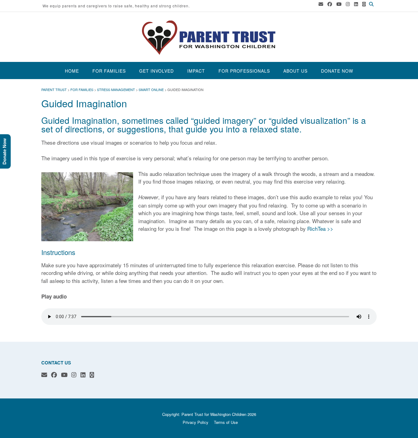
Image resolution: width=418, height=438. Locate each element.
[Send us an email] (320, 3)
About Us (295, 71)
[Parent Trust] (209, 37)
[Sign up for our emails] (364, 3)
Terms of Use (226, 422)
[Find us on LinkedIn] (356, 3)
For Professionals (244, 71)
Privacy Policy (195, 422)
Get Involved (156, 71)
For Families (109, 71)
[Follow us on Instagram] (348, 3)
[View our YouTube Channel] (339, 3)
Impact (196, 71)
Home (72, 71)
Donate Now (337, 71)
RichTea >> (320, 228)
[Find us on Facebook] (329, 3)
